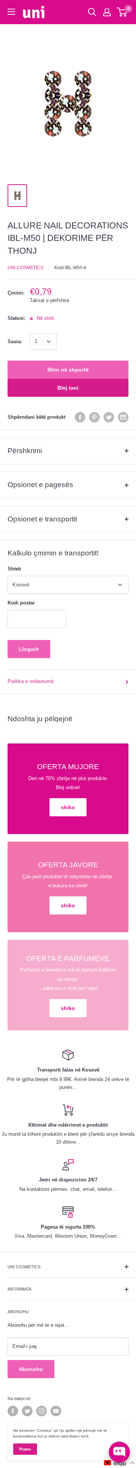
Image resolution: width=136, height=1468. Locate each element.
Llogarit (29, 649)
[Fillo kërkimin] (92, 12)
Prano (25, 1449)
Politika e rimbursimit (31, 681)
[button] (119, 1463)
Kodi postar (21, 603)
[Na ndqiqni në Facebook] (13, 1411)
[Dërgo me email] (123, 417)
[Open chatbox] (119, 1452)
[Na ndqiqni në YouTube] (56, 1411)
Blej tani (68, 388)
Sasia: (15, 341)
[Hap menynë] (11, 12)
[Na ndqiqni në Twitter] (27, 1411)
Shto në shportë (68, 370)
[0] (122, 12)
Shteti (14, 569)
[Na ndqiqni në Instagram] (41, 1411)
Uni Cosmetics (25, 267)
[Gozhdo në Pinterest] (94, 417)
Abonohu (31, 1369)
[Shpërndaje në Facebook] (80, 417)
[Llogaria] (107, 12)
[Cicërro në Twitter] (109, 417)
